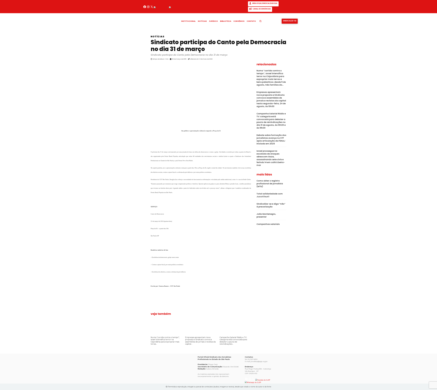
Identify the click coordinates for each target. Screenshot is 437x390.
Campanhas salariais (268, 224)
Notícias (157, 36)
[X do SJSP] (152, 8)
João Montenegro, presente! (266, 215)
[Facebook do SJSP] (145, 8)
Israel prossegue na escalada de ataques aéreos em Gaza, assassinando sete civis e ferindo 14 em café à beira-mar (271, 158)
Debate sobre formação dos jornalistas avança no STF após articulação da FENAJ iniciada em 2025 (271, 139)
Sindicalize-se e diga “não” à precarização (271, 205)
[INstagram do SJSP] (148, 8)
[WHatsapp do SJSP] (177, 8)
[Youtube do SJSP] (161, 8)
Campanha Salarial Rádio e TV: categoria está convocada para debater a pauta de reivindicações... (233, 340)
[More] (253, 65)
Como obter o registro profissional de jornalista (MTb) (270, 183)
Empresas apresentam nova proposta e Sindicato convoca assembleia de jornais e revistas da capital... (200, 340)
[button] (264, 21)
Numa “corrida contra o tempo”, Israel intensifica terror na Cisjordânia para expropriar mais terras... (165, 340)
